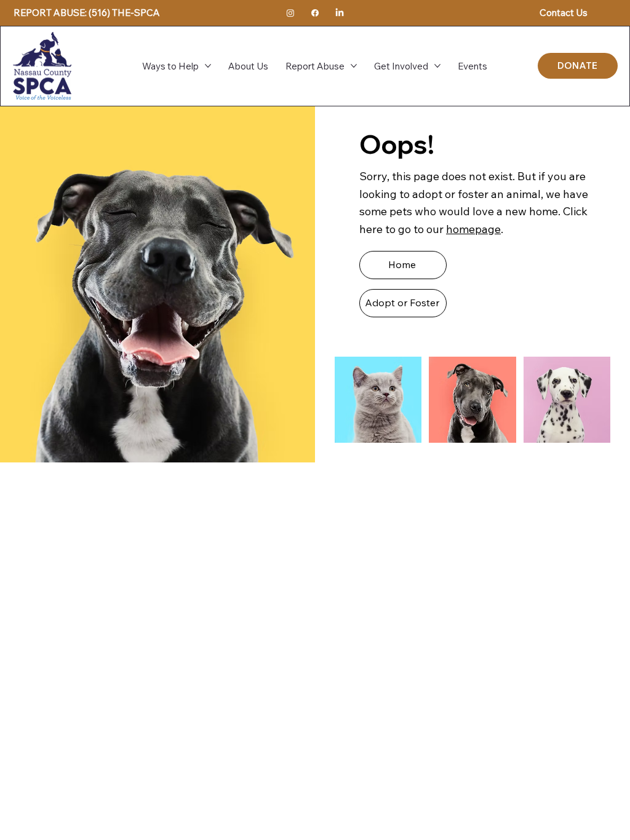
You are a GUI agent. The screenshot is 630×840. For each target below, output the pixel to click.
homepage (473, 229)
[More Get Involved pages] (437, 66)
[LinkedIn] (340, 13)
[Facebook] (315, 13)
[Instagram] (290, 13)
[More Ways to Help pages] (208, 66)
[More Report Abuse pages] (354, 66)
